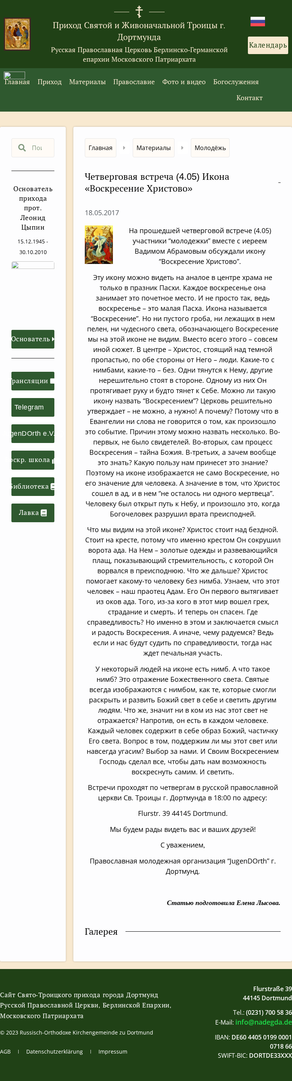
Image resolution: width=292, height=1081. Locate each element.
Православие (134, 82)
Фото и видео (184, 82)
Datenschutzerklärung (54, 1051)
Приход (50, 82)
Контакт (249, 98)
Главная (17, 82)
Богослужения (236, 82)
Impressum (112, 1051)
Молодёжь (210, 148)
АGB (5, 1051)
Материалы (87, 82)
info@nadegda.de (263, 1022)
